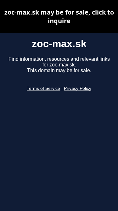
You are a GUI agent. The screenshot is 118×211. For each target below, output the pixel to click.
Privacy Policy (77, 88)
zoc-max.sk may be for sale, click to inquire (59, 16)
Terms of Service (43, 88)
